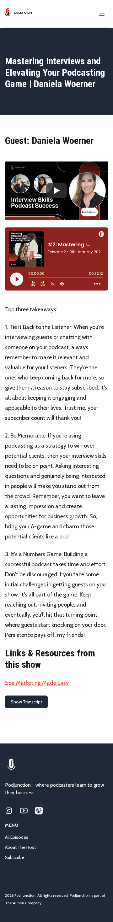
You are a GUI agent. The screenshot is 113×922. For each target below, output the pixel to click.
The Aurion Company (23, 903)
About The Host (20, 847)
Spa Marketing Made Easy (37, 682)
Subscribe (14, 857)
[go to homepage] (18, 13)
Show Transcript (26, 702)
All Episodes (16, 837)
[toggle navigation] (101, 14)
